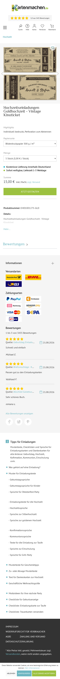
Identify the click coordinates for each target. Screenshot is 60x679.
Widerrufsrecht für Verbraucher (25, 631)
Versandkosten (13, 653)
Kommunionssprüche (20, 536)
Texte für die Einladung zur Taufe (26, 542)
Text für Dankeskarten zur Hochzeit (26, 577)
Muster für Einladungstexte (22, 473)
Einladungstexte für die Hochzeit (26, 501)
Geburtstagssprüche (20, 479)
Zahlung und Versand (32, 636)
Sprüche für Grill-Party (21, 554)
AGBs (8, 636)
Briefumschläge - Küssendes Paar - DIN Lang (35, 367)
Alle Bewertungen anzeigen (19, 413)
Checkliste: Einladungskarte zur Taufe (27, 605)
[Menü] (4, 27)
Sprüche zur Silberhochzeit (23, 514)
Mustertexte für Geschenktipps (24, 564)
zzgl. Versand (33, 182)
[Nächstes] (58, 73)
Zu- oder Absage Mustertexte (23, 571)
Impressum (12, 626)
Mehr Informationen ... (33, 668)
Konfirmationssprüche (21, 530)
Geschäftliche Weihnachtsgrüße (24, 583)
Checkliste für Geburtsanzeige (23, 599)
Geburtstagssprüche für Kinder (25, 485)
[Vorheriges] (2, 73)
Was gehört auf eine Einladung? (24, 467)
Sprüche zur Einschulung (22, 548)
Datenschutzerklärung (19, 641)
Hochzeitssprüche (19, 508)
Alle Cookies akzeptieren (44, 673)
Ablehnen (11, 673)
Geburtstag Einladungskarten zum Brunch (34, 342)
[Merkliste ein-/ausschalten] (53, 48)
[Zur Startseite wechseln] (30, 8)
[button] (6, 229)
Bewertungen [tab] (14, 244)
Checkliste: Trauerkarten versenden (26, 611)
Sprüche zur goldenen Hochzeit (25, 520)
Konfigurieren (24, 673)
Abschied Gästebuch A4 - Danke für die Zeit (34, 391)
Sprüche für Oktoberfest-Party (24, 491)
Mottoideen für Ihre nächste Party (25, 593)
